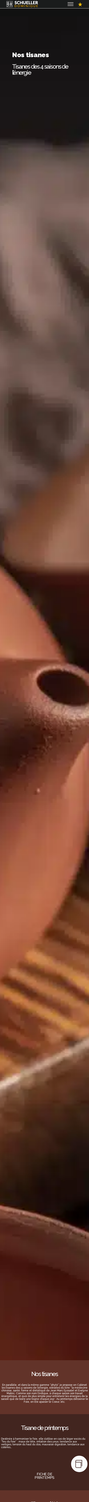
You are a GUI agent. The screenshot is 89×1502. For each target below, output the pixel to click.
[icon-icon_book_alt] (79, 1464)
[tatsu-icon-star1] (80, 4)
